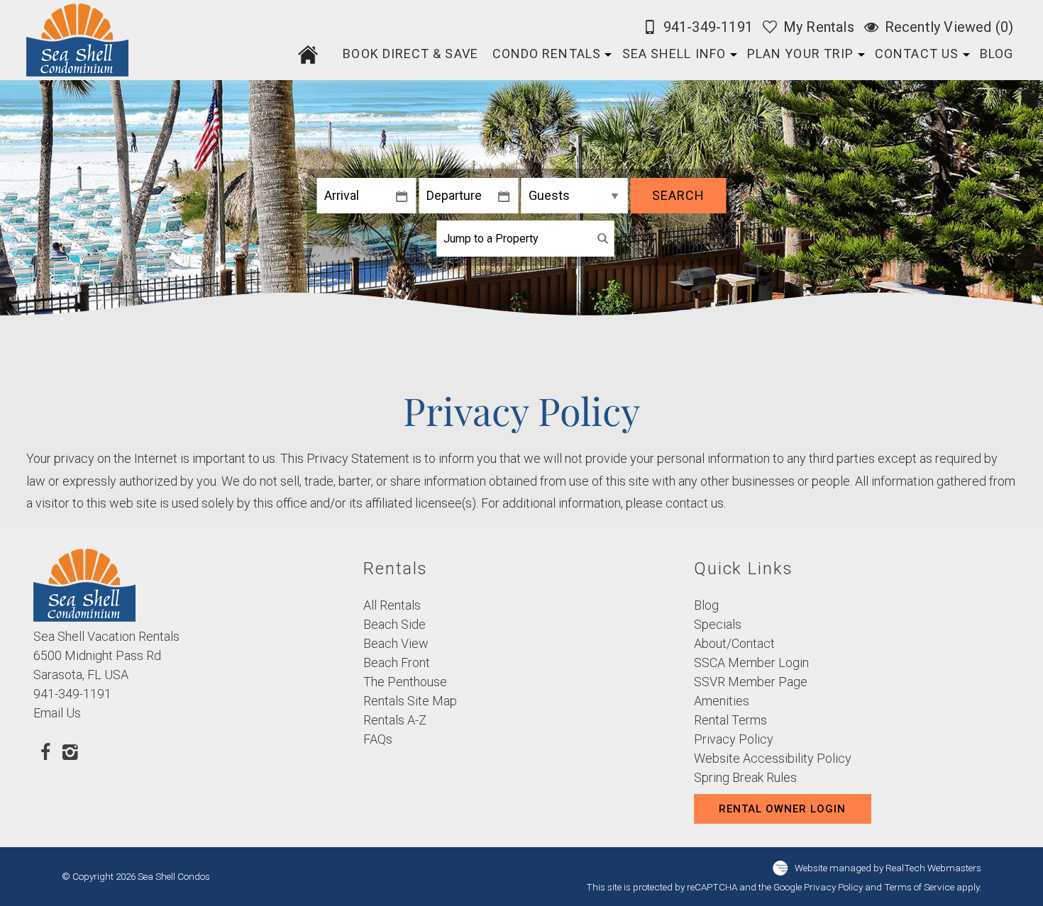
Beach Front (396, 662)
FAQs (377, 739)
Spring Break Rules (745, 777)
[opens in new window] (45, 751)
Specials (717, 624)
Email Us (57, 712)
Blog (996, 53)
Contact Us (917, 53)
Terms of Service (919, 887)
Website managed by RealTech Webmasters (888, 867)
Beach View (396, 643)
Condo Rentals (546, 53)
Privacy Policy (733, 739)
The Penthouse (405, 681)
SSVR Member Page (750, 681)
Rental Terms (730, 719)
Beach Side (394, 624)
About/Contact (734, 643)
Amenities (721, 700)
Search (678, 195)
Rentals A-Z (394, 719)
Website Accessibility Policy (772, 758)
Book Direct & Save (410, 53)
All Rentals (392, 605)
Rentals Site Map (410, 700)
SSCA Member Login (751, 662)
